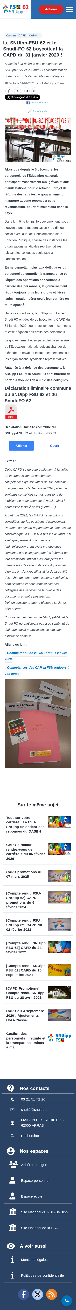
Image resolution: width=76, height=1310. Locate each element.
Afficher (21, 445)
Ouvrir (54, 445)
